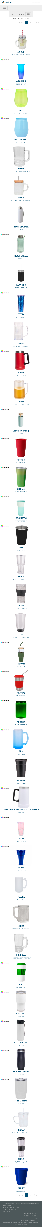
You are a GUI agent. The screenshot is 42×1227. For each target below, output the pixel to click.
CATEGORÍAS (17, 14)
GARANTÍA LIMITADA (9, 1209)
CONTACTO (7, 1212)
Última (36, 22)
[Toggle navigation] (5, 8)
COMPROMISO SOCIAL (31, 1214)
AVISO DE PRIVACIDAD (31, 1216)
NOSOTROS (7, 1205)
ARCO (37, 1218)
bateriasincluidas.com (21, 1224)
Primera (20, 22)
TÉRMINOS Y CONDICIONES (30, 1220)
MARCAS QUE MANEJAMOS (12, 1207)
